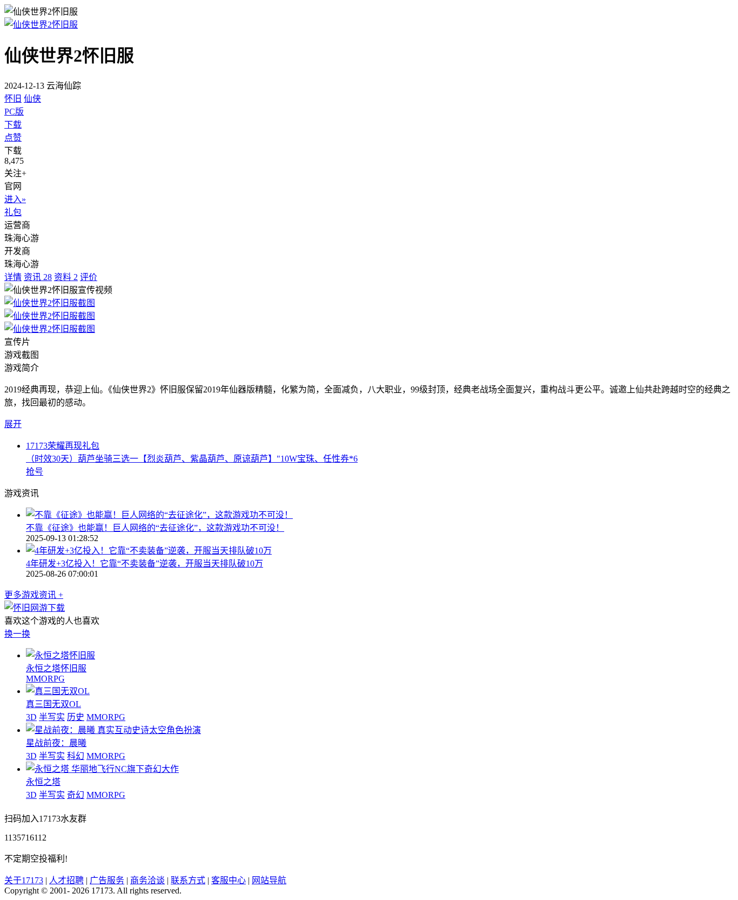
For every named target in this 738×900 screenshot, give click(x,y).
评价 (88, 277)
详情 (13, 277)
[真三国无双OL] (58, 691)
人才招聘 (66, 880)
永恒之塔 (43, 781)
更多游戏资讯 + (33, 594)
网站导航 (269, 880)
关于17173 (23, 880)
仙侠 (32, 98)
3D (31, 717)
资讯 (38, 277)
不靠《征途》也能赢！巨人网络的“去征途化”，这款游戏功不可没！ (155, 527)
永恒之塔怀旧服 (56, 668)
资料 (66, 277)
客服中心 (228, 880)
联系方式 (188, 880)
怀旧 (13, 98)
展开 (13, 424)
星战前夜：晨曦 (56, 743)
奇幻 (75, 794)
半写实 (52, 717)
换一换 (17, 633)
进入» (15, 199)
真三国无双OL (53, 704)
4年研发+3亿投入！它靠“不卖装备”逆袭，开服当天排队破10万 (144, 563)
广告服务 (107, 880)
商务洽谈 (147, 880)
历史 (75, 717)
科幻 (75, 756)
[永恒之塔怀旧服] (60, 655)
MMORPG (45, 678)
